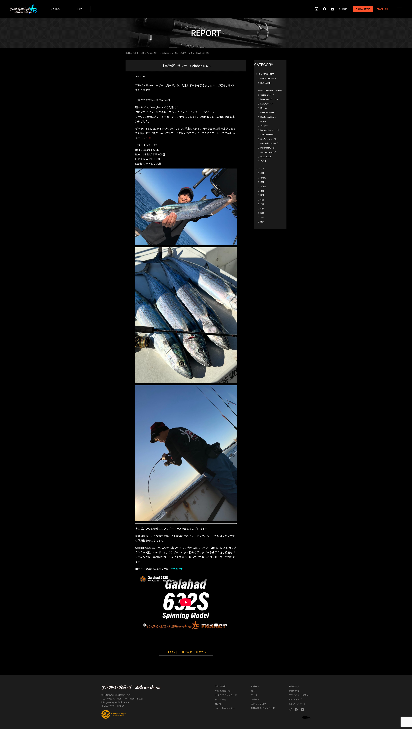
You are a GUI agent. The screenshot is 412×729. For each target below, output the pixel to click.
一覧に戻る (186, 652)
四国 (262, 212)
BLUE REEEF (265, 156)
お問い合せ (294, 690)
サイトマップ (295, 699)
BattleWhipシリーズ (269, 143)
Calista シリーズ (267, 94)
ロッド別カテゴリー (151, 52)
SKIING (55, 8)
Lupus (263, 121)
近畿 (262, 204)
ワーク (254, 695)
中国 (262, 208)
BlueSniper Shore (268, 78)
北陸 (262, 173)
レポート (255, 699)
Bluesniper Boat (267, 147)
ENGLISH (382, 9)
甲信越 (263, 177)
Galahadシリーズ (169, 52)
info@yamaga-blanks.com (115, 702)
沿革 (253, 690)
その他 (263, 161)
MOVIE (218, 703)
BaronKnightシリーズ (269, 130)
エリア (261, 168)
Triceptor (264, 125)
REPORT (136, 52)
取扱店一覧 (294, 686)
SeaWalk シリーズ (268, 139)
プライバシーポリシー (300, 695)
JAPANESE (363, 9)
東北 (262, 190)
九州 (262, 217)
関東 (262, 195)
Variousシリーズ (267, 134)
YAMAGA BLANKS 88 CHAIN (270, 90)
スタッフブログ (258, 703)
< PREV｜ (172, 652)
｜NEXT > (199, 652)
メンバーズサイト (297, 703)
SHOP (343, 8)
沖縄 (262, 181)
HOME (128, 52)
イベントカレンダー (225, 708)
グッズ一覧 (220, 699)
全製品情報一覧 (223, 690)
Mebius (263, 108)
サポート (255, 686)
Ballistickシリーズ (268, 112)
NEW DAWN (265, 82)
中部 (262, 199)
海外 (262, 221)
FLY (79, 8)
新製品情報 (220, 686)
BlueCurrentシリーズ (269, 99)
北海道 (263, 186)
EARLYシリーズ (266, 103)
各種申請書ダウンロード (263, 708)
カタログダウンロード (226, 695)
